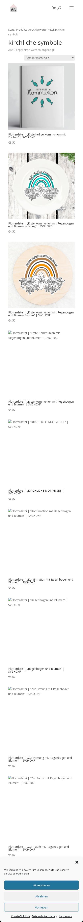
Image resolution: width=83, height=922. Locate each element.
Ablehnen (41, 896)
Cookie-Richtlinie (20, 916)
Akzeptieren (41, 885)
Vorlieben (41, 907)
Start (11, 29)
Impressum (65, 916)
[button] (77, 862)
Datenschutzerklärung (44, 916)
